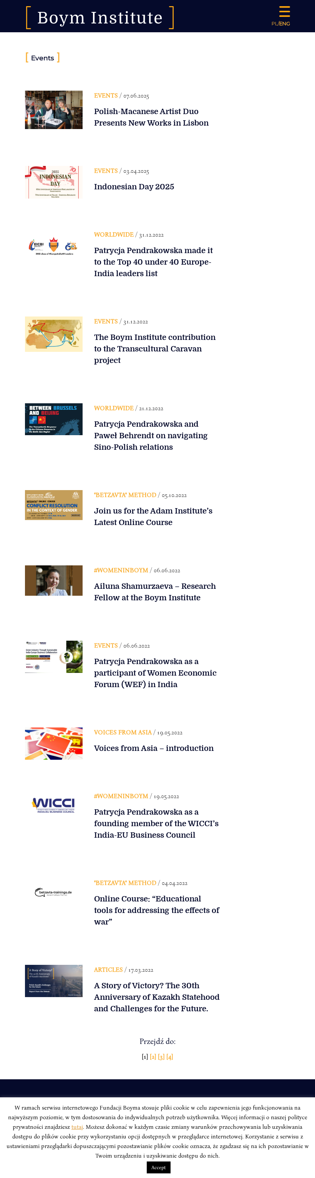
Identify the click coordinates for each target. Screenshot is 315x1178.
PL (275, 23)
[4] (169, 1056)
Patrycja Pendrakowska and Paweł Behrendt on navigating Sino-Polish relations (151, 436)
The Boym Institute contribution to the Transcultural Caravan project (155, 349)
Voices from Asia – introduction (154, 748)
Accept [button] (158, 1167)
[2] (154, 1056)
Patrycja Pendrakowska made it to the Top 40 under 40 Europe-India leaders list (153, 262)
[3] (162, 1056)
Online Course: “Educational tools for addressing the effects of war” (156, 910)
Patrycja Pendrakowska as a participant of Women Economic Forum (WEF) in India (155, 673)
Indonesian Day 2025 (134, 186)
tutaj (77, 1126)
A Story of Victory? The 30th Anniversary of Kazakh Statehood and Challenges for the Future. (157, 997)
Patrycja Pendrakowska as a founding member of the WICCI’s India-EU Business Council (156, 824)
